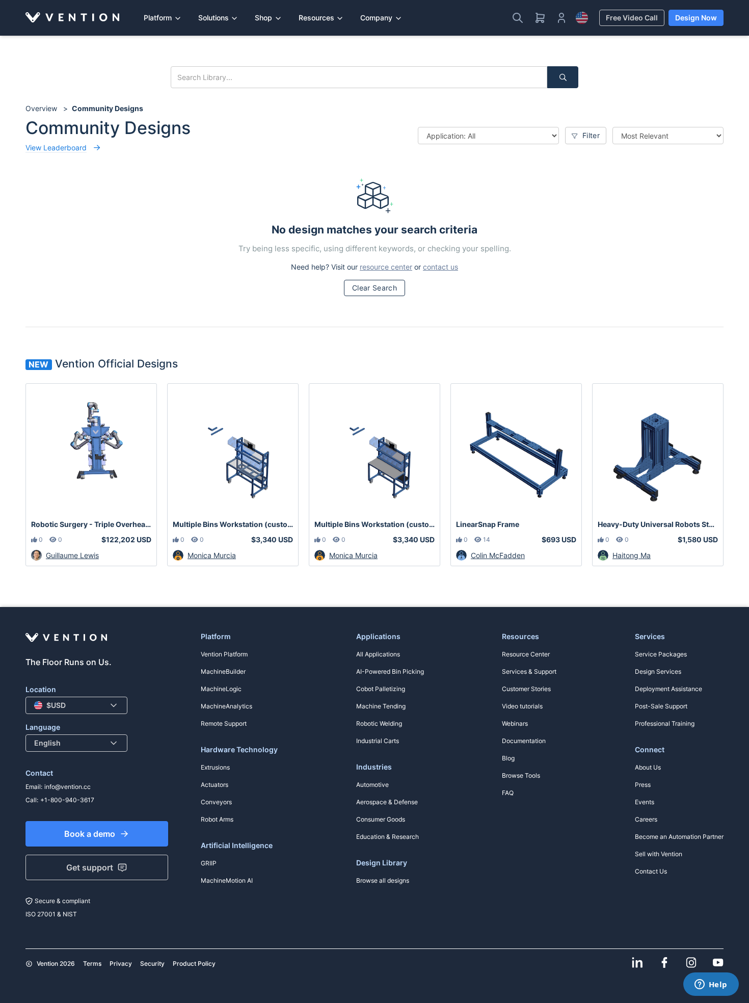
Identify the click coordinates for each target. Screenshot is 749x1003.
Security (152, 963)
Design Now (696, 17)
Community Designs (107, 108)
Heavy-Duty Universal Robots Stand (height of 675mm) (658, 524)
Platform (158, 17)
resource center (386, 266)
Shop (263, 17)
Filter (590, 135)
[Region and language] (582, 18)
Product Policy (194, 963)
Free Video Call (632, 17)
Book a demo (89, 834)
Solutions (213, 17)
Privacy (121, 963)
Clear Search (374, 287)
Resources (316, 17)
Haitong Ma (631, 555)
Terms (92, 963)
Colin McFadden (498, 555)
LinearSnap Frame (487, 524)
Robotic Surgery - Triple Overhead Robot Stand (91, 524)
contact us (440, 266)
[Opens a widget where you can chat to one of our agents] (711, 985)
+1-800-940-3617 (67, 800)
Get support (89, 867)
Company (376, 17)
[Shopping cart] (540, 18)
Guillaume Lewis (72, 555)
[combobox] (76, 705)
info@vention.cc (67, 786)
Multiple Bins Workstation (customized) (233, 524)
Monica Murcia (212, 555)
